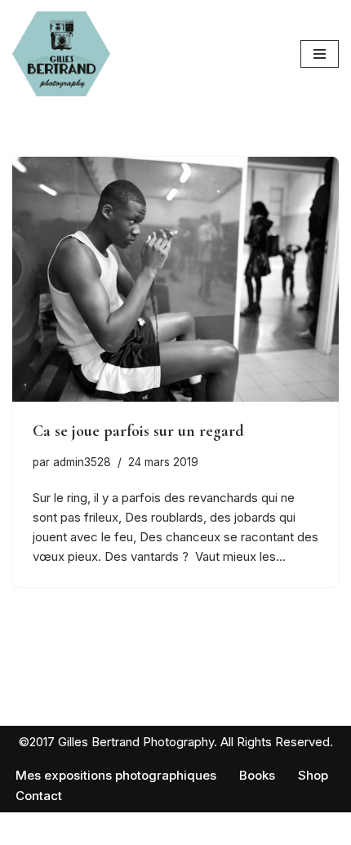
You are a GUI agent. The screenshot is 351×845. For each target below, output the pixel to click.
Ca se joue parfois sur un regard (138, 431)
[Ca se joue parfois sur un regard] (175, 279)
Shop (313, 775)
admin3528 (82, 462)
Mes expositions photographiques (116, 775)
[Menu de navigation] (319, 54)
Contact (39, 795)
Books (257, 775)
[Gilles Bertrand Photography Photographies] (61, 53)
